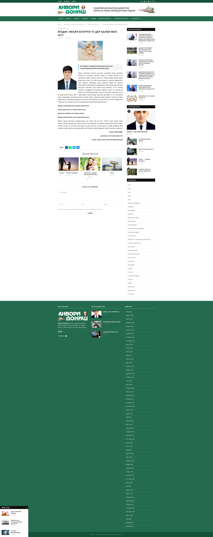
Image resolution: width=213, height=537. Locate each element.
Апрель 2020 (129, 522)
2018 (129, 188)
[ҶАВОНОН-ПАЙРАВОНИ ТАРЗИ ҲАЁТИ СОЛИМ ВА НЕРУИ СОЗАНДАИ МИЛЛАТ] (132, 62)
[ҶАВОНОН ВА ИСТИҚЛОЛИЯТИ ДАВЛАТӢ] (5, 522)
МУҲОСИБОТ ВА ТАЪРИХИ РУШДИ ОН (146, 96)
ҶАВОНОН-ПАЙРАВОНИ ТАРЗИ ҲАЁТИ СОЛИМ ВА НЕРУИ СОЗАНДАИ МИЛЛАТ (146, 62)
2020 (129, 196)
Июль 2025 (129, 348)
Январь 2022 (129, 464)
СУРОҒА (73, 1)
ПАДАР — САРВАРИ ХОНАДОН (69, 173)
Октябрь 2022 (130, 435)
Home (59, 24)
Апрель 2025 (129, 359)
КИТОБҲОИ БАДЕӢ (133, 232)
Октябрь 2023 (130, 402)
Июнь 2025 (129, 352)
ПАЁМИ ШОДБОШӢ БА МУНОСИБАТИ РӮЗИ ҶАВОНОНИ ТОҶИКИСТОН (146, 87)
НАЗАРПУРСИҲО (133, 250)
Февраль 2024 (130, 388)
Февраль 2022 (130, 461)
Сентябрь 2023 (130, 406)
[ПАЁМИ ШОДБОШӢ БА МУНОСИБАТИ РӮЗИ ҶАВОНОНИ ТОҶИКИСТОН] (132, 88)
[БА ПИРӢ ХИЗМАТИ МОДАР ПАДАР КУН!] (132, 172)
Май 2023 (129, 417)
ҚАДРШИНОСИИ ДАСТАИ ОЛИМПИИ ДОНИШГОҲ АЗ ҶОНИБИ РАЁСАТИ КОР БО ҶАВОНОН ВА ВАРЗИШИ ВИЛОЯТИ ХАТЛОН (147, 75)
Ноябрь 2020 (130, 504)
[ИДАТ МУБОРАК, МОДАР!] (5, 513)
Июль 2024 (129, 381)
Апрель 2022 (129, 453)
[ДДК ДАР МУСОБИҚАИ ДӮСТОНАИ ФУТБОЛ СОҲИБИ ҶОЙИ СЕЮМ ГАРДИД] (132, 50)
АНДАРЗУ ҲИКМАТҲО (105, 18)
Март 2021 (129, 493)
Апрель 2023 (129, 421)
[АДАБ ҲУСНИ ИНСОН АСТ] (132, 151)
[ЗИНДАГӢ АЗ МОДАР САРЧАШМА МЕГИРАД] (90, 164)
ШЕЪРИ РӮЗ (131, 290)
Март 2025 (129, 362)
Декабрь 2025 (130, 330)
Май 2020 (129, 519)
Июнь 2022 (129, 446)
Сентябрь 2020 (130, 511)
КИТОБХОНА (135, 18)
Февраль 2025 (130, 366)
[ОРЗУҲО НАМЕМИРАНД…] (5, 532)
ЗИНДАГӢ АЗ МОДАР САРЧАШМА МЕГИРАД (90, 173)
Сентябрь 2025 (130, 341)
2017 (129, 185)
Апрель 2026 (129, 315)
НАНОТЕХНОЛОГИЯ (133, 254)
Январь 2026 (129, 326)
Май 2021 (129, 486)
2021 (129, 199)
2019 (129, 192)
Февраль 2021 (130, 497)
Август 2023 (129, 410)
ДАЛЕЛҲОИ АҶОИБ (133, 217)
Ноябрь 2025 (130, 333)
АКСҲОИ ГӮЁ (67, 1)
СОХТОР (68, 18)
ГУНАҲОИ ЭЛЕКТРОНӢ (121, 18)
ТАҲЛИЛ (84, 18)
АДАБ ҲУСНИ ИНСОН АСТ (146, 149)
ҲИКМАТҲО (131, 287)
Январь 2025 (129, 370)
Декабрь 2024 (130, 373)
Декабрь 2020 (130, 501)
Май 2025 (129, 355)
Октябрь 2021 (130, 475)
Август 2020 (129, 515)
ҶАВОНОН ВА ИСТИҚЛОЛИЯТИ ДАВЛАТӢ (16, 522)
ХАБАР (130, 283)
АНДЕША (93, 18)
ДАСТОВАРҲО (132, 221)
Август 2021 (129, 482)
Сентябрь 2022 (130, 439)
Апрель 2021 (129, 490)
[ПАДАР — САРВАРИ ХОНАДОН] (69, 164)
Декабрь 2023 (130, 395)
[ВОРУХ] (112, 164)
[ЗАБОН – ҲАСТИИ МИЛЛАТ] (141, 120)
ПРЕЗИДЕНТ (131, 265)
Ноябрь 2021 (130, 472)
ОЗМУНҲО (131, 261)
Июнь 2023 (129, 413)
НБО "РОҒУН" (132, 257)
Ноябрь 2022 (130, 432)
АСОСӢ (61, 18)
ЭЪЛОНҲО (131, 294)
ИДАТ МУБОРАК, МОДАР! (16, 512)
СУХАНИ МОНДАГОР (134, 276)
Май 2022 (129, 450)
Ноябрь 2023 (130, 399)
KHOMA (121, 534)
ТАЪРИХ (60, 1)
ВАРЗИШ (130, 214)
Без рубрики (131, 210)
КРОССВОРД (131, 236)
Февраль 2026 (130, 322)
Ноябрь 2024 (130, 377)
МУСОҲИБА (131, 247)
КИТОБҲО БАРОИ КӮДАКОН (136, 228)
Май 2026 (129, 312)
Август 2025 (129, 344)
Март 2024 (129, 384)
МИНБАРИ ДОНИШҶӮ (93, 24)
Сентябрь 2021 (130, 479)
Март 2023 (129, 424)
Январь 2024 (129, 392)
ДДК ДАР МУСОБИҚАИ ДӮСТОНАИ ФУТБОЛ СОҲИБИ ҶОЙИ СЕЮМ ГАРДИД (145, 50)
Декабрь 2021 (130, 468)
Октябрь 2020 (130, 508)
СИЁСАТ (76, 18)
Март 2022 (129, 457)
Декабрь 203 (129, 526)
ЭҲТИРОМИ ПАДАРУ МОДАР (145, 140)
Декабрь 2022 (130, 428)
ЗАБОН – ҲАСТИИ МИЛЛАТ (137, 132)
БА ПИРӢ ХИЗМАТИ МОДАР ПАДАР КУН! (145, 170)
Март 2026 (129, 319)
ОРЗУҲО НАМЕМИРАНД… (16, 531)
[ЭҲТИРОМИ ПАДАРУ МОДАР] (132, 141)
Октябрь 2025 (130, 337)
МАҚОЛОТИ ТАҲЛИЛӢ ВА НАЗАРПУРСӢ (74, 24)
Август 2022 (129, 442)
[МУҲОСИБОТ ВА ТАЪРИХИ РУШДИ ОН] (132, 98)
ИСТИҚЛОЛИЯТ (132, 225)
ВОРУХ (112, 173)
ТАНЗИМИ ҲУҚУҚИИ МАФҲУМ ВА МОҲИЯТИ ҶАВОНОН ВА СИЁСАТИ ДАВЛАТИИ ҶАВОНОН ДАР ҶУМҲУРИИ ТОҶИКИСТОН (147, 37)
